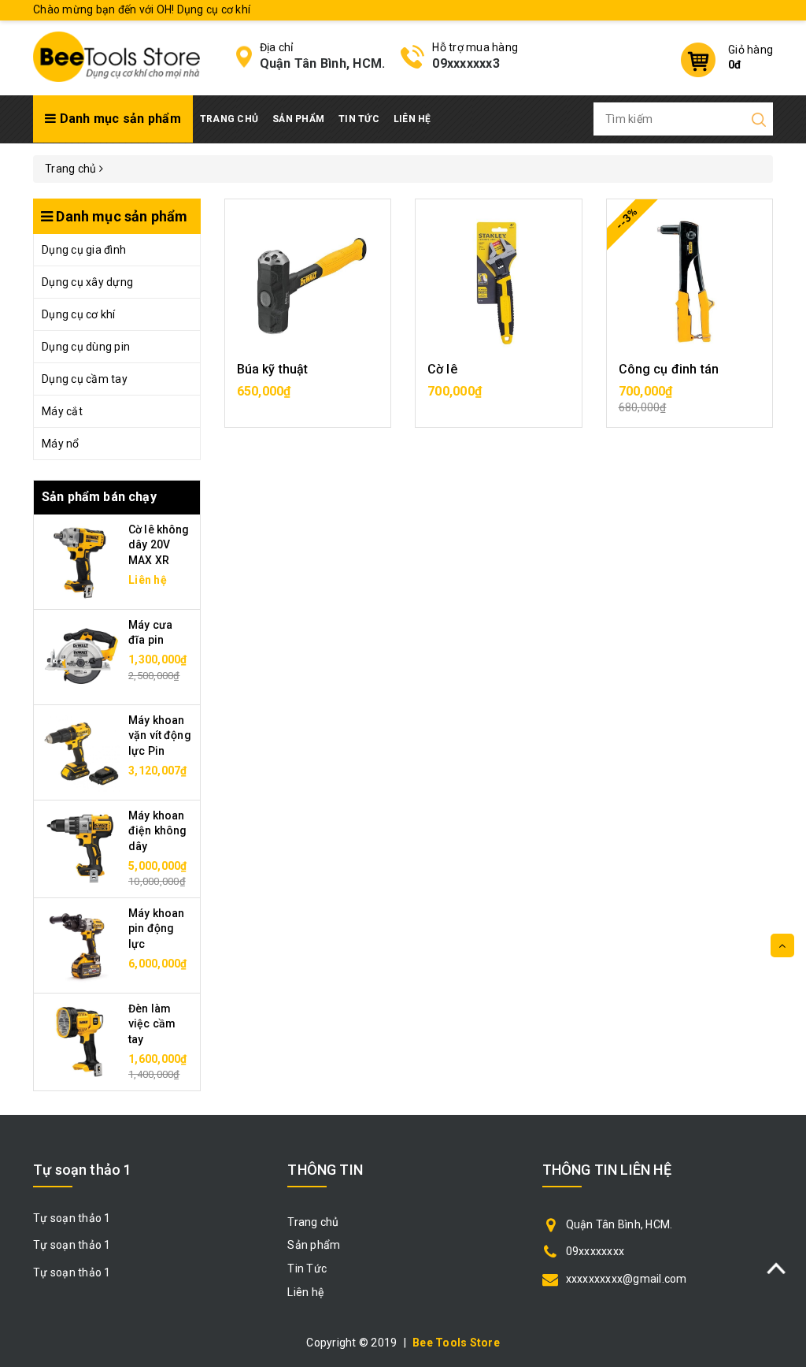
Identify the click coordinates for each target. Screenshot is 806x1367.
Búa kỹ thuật (273, 369)
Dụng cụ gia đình (84, 249)
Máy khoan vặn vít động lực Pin (159, 735)
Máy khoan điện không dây (157, 831)
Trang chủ (229, 118)
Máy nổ (60, 443)
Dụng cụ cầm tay (85, 379)
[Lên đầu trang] (782, 945)
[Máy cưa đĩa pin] (81, 655)
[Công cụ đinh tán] (690, 282)
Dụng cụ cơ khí (79, 314)
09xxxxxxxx (595, 1251)
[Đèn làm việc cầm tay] (81, 1039)
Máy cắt (62, 411)
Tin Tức (358, 118)
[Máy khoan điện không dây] (81, 846)
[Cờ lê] (498, 282)
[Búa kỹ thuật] (308, 282)
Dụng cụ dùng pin (86, 346)
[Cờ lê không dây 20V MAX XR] (81, 560)
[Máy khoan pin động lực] (81, 944)
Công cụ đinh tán (669, 369)
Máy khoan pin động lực (156, 928)
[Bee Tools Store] (116, 56)
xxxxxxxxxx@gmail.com (626, 1278)
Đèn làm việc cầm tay (152, 1024)
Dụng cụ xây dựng (87, 282)
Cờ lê (442, 369)
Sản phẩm (298, 118)
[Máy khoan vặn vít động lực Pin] (81, 751)
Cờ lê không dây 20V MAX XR (159, 544)
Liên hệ (412, 118)
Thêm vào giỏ (308, 398)
